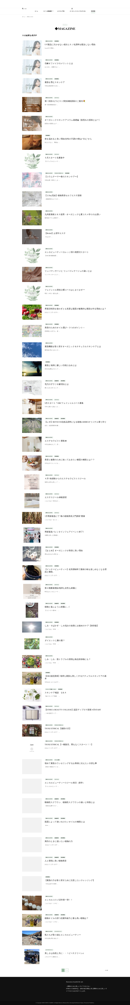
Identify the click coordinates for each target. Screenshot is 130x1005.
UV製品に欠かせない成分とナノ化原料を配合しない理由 (70, 44)
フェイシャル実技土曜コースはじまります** (65, 289)
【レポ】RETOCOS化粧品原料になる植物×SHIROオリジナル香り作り (75, 422)
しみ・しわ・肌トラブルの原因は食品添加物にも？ (68, 659)
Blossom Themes (80, 1002)
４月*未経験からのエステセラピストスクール (65, 478)
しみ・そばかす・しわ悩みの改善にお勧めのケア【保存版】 (72, 625)
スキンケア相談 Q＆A (51, 689)
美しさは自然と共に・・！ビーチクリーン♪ (64, 953)
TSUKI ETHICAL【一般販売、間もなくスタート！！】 (69, 744)
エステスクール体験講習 (56, 497)
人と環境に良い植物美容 (55, 860)
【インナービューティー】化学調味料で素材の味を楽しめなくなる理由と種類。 (76, 570)
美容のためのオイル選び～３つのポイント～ (65, 327)
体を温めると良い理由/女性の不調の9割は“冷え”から (68, 138)
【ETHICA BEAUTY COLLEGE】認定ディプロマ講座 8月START (73, 709)
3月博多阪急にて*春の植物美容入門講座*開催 (65, 516)
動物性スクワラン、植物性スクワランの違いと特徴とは (70, 802)
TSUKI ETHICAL (59, 173)
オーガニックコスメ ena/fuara (78, 11)
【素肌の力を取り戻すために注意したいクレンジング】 (70, 880)
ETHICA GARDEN (49, 1002)
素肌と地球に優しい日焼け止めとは (61, 365)
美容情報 (93, 11)
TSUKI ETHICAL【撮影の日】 (58, 728)
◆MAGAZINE (49, 41)
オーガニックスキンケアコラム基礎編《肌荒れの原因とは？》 (73, 120)
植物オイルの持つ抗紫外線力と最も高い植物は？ (66, 918)
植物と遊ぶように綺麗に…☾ (57, 606)
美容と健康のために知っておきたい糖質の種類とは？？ (70, 459)
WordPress (91, 1002)
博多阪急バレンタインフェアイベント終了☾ (65, 531)
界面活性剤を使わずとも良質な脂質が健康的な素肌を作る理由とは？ (75, 308)
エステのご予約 (60, 11)
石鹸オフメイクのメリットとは (59, 63)
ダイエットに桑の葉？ (55, 640)
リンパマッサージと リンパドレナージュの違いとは (68, 271)
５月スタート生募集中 (54, 157)
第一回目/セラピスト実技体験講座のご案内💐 (65, 101)
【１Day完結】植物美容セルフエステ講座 (63, 195)
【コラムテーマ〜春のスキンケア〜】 (62, 176)
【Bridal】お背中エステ (55, 233)
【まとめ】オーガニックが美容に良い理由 (64, 550)
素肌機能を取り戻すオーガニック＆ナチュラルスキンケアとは (73, 346)
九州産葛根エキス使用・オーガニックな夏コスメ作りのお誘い (73, 214)
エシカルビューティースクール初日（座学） (66, 782)
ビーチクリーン (58, 931)
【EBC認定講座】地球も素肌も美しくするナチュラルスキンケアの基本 (75, 677)
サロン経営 (57, 759)
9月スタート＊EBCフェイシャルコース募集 (64, 403)
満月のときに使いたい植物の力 (59, 841)
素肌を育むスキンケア (55, 82)
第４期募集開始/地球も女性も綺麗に (61, 588)
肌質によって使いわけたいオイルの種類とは (65, 821)
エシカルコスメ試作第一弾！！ (59, 899)
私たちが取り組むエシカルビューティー (63, 934)
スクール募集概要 (47, 11)
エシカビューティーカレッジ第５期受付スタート (67, 252)
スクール (57, 97)
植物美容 (57, 380)
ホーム (36, 11)
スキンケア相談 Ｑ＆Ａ (55, 692)
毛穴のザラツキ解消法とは (57, 384)
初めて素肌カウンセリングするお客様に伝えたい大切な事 (71, 763)
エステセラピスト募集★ (56, 440)
